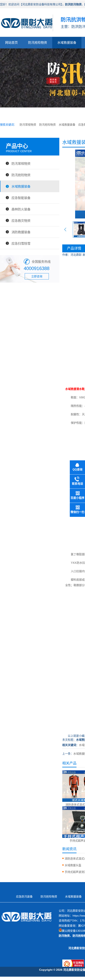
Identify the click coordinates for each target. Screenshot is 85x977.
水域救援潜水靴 (75, 389)
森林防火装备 (20, 209)
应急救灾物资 (20, 220)
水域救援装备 (66, 42)
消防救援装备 (20, 232)
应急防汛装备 (24, 896)
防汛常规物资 (28, 124)
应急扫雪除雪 (20, 243)
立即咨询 (36, 276)
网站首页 (11, 42)
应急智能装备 (20, 198)
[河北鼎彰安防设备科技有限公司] (26, 32)
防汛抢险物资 (37, 42)
